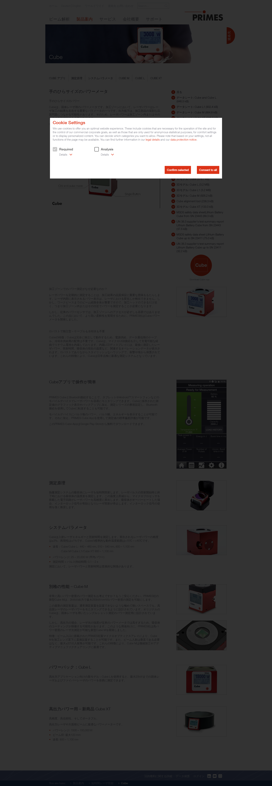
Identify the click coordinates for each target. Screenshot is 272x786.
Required (66, 149)
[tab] (62, 155)
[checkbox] (55, 149)
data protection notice (183, 139)
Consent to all (208, 170)
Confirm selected (178, 170)
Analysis (107, 149)
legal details (153, 139)
